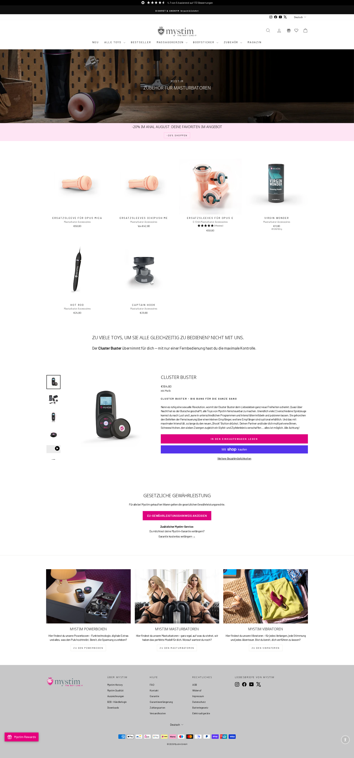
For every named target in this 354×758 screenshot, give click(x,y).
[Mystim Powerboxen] (88, 596)
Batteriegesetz (200, 707)
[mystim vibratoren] (265, 596)
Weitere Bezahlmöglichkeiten (234, 458)
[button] (345, 739)
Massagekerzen (171, 42)
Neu (95, 42)
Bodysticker (204, 42)
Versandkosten (158, 713)
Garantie (154, 696)
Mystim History (115, 684)
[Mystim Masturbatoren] (177, 596)
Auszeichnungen (115, 696)
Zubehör (231, 42)
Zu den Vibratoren (266, 648)
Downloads (113, 707)
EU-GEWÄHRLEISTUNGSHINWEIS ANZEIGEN (177, 515)
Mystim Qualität (115, 690)
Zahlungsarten (157, 707)
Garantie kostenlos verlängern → (177, 536)
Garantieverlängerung (161, 701)
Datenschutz (199, 701)
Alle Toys (113, 42)
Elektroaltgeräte (201, 713)
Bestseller (141, 42)
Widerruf (196, 690)
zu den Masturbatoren (177, 648)
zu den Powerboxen (88, 648)
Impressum (198, 696)
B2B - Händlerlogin (117, 701)
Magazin (255, 42)
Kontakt (154, 690)
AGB (194, 684)
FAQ (152, 684)
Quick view (77, 210)
